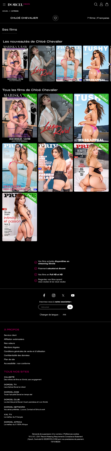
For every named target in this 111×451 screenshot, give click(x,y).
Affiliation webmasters (14, 339)
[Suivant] (109, 64)
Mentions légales (12, 347)
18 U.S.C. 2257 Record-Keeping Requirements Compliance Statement (55, 437)
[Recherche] (96, 4)
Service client (10, 335)
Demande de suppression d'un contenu (47, 434)
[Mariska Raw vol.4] (15, 63)
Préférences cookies (71, 434)
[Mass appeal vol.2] (96, 63)
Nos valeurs (9, 343)
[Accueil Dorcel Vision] (18, 4)
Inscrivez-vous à (55, 301)
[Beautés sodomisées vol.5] (91, 167)
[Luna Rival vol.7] (42, 63)
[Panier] (107, 4)
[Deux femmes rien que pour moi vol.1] (69, 63)
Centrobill (38, 439)
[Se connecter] (101, 4)
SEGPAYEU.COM (50, 439)
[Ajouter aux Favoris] (55, 18)
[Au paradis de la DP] (55, 167)
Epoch (30, 439)
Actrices (14, 11)
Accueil (5, 11)
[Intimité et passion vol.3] (19, 217)
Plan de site (9, 359)
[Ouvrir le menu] (3, 3)
